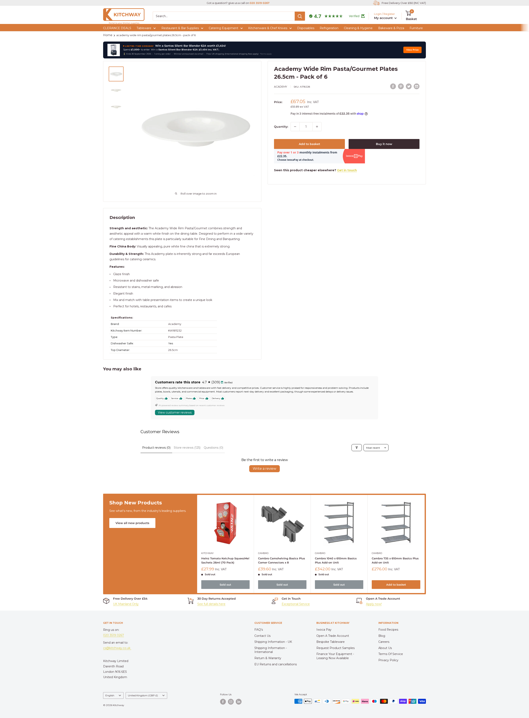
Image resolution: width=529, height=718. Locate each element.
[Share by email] (416, 86)
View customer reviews (175, 412)
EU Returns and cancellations (275, 664)
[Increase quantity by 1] (317, 126)
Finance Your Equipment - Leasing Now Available (335, 656)
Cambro (263, 553)
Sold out (225, 584)
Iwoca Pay (323, 629)
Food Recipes (388, 629)
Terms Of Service (390, 654)
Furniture (416, 28)
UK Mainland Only (126, 604)
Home (107, 35)
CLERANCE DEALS (117, 28)
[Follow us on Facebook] (223, 702)
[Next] (424, 544)
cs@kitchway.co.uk (117, 648)
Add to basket (309, 144)
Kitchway (207, 553)
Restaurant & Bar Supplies (180, 28)
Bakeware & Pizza (391, 28)
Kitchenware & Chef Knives (267, 28)
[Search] (300, 16)
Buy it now (384, 144)
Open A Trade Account (332, 636)
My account (383, 18)
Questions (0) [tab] (213, 447)
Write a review (264, 469)
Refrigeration (329, 28)
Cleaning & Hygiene (358, 28)
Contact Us (262, 636)
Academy (280, 86)
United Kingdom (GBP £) (143, 695)
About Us (385, 648)
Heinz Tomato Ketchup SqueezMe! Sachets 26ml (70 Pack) (225, 560)
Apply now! (374, 604)
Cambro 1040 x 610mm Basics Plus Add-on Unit (336, 560)
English (109, 695)
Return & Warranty (267, 658)
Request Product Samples (335, 648)
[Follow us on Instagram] (231, 702)
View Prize (412, 50)
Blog (381, 636)
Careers (383, 642)
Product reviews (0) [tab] (156, 447)
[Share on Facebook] (393, 86)
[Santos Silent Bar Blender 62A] (113, 50)
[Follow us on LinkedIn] (239, 702)
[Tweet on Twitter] (409, 86)
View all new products (132, 523)
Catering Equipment (223, 28)
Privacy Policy (388, 660)
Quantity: (281, 126)
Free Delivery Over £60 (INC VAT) (404, 3)
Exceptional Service (296, 604)
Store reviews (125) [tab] (187, 447)
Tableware (144, 28)
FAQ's (258, 629)
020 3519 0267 (259, 3)
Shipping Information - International (270, 650)
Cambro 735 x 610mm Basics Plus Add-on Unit (395, 560)
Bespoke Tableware (330, 642)
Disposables (305, 28)
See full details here (211, 604)
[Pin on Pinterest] (401, 86)
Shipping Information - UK (273, 642)
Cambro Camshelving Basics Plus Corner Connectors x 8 (281, 560)
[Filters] (356, 447)
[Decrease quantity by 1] (295, 126)
